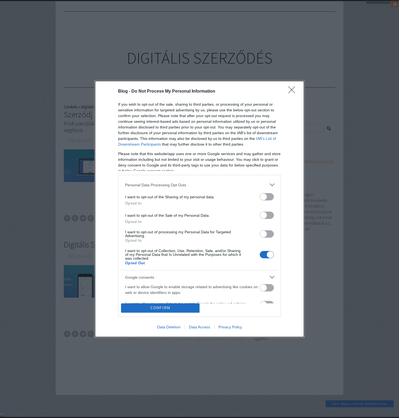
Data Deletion (168, 327)
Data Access (199, 327)
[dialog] (199, 209)
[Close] (293, 91)
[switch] (267, 196)
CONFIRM (160, 308)
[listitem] (199, 185)
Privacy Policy (230, 327)
